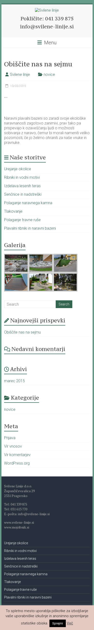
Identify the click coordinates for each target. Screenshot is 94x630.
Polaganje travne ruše (22, 220)
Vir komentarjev (17, 454)
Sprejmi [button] (57, 623)
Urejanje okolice (17, 169)
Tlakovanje (13, 211)
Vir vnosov (13, 446)
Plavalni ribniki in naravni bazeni (30, 228)
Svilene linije (20, 74)
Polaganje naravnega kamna (28, 203)
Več (70, 623)
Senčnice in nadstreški (22, 194)
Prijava (9, 438)
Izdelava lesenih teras (22, 186)
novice (49, 74)
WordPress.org (17, 463)
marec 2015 (14, 381)
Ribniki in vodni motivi (22, 177)
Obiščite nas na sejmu (22, 332)
